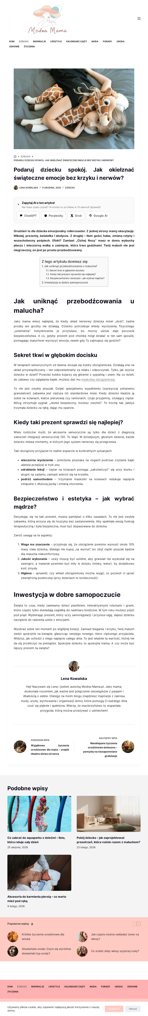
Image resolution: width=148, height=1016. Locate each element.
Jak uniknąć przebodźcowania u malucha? (70, 266)
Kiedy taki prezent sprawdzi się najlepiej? (73, 274)
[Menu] (139, 18)
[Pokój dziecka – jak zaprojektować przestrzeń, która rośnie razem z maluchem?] (109, 814)
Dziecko (24, 41)
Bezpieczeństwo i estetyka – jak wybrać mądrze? (77, 278)
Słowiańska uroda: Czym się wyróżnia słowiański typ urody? (46, 951)
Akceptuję (114, 1008)
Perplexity (56, 215)
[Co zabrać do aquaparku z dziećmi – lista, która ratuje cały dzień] (39, 814)
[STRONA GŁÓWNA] (15, 156)
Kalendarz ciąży (76, 41)
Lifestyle (56, 41)
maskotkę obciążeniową (98, 379)
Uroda (121, 41)
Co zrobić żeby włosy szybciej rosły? (115, 951)
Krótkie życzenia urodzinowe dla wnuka (43, 937)
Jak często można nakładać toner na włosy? (115, 937)
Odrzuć (133, 1008)
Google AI (100, 215)
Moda (95, 41)
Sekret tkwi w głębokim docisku (66, 270)
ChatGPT (30, 215)
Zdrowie (14, 46)
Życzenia (29, 46)
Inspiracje (39, 41)
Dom (11, 41)
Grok (78, 215)
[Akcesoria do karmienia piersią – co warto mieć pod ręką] (39, 873)
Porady (107, 41)
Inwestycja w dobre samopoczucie (66, 282)
